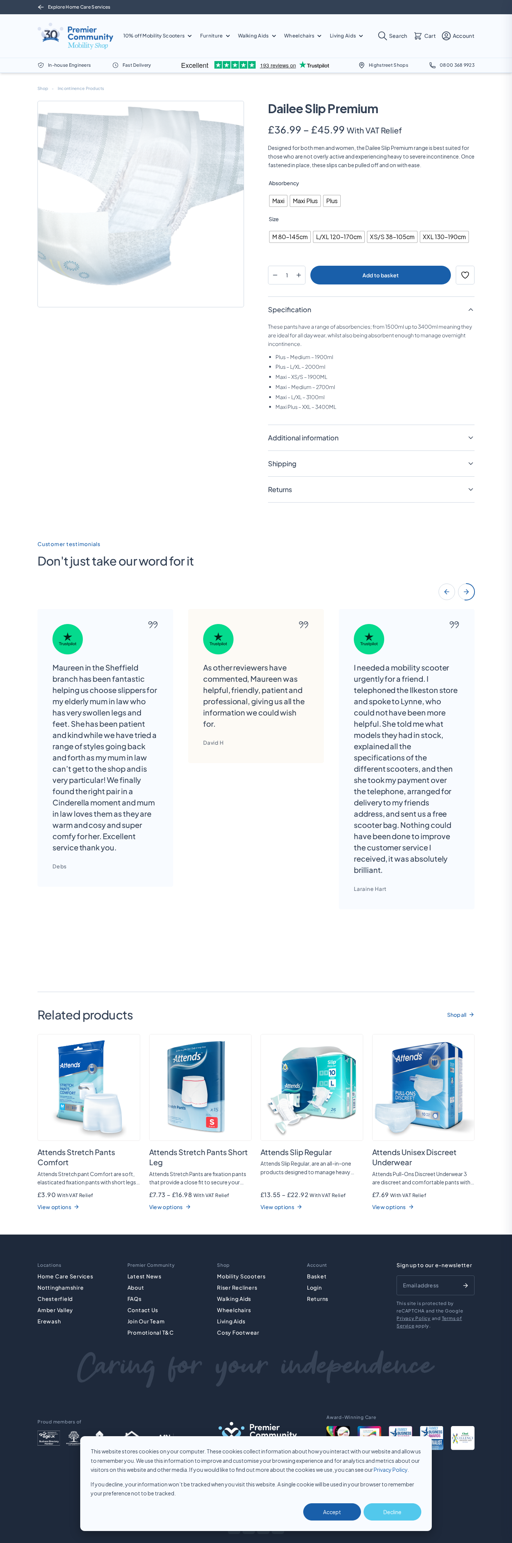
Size (274, 219)
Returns (317, 1298)
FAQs (134, 1298)
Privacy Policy (390, 1469)
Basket (317, 1276)
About (135, 1287)
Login (314, 1287)
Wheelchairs (234, 1310)
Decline (392, 1512)
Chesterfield (55, 1298)
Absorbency (284, 183)
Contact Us (143, 1310)
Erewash (49, 1321)
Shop (42, 88)
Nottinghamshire (60, 1287)
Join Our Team (146, 1321)
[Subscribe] (465, 1285)
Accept (332, 1512)
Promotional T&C (150, 1332)
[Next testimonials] (466, 592)
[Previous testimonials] (447, 592)
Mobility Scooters (241, 1276)
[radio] (278, 201)
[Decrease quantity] (275, 275)
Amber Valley (55, 1310)
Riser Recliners (237, 1287)
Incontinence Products (81, 88)
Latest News (144, 1276)
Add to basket (380, 275)
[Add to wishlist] (465, 275)
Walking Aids (234, 1298)
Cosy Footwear (238, 1332)
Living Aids (231, 1321)
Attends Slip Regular (296, 1152)
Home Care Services (65, 1276)
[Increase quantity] (298, 275)
